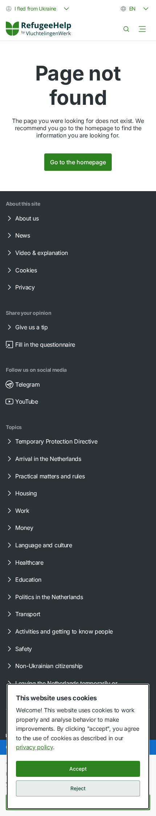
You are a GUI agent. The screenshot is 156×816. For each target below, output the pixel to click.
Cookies (26, 270)
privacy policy (34, 747)
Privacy (25, 287)
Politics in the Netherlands (49, 597)
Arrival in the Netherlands (48, 458)
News (22, 235)
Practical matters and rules (50, 476)
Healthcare (29, 562)
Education (28, 579)
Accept (78, 769)
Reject (78, 788)
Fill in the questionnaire (45, 344)
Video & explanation (41, 252)
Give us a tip (31, 327)
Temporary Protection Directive (56, 441)
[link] (38, 29)
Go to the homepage (78, 162)
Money (24, 527)
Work (22, 510)
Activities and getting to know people (64, 631)
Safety (23, 648)
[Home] (38, 29)
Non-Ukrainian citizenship (49, 665)
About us (26, 218)
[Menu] (142, 29)
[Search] (126, 29)
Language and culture (43, 545)
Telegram (27, 384)
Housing (26, 493)
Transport (27, 614)
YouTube (26, 401)
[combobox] (38, 8)
